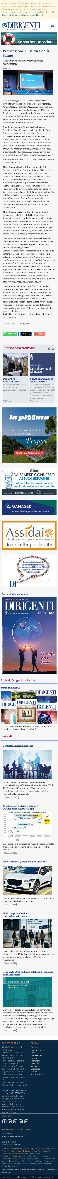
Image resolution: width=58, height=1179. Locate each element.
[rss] (26, 1121)
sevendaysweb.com (21, 1177)
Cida (33, 1053)
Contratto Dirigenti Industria (18, 746)
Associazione (37, 1074)
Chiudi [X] (39, 15)
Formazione (36, 1061)
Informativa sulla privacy (12, 1144)
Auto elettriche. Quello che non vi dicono (25, 861)
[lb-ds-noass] (29, 38)
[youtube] (15, 1121)
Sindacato (35, 1069)
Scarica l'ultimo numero (15, 594)
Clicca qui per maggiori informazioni (18, 15)
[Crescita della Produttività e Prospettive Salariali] (16, 364)
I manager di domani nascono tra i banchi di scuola (42, 381)
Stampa (41, 334)
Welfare (25, 324)
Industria (35, 1063)
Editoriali (33, 401)
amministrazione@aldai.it (13, 1136)
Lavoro (34, 1058)
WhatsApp (11, 334)
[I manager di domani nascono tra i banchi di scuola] (43, 364)
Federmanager (37, 1050)
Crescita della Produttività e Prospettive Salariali (14, 381)
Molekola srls (48, 1177)
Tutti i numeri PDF (11, 687)
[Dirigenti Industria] (22, 26)
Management (37, 1055)
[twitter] (9, 1121)
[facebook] (4, 1121)
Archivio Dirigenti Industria (18, 680)
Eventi (6, 401)
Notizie (34, 1071)
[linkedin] (20, 1121)
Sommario (35, 1047)
